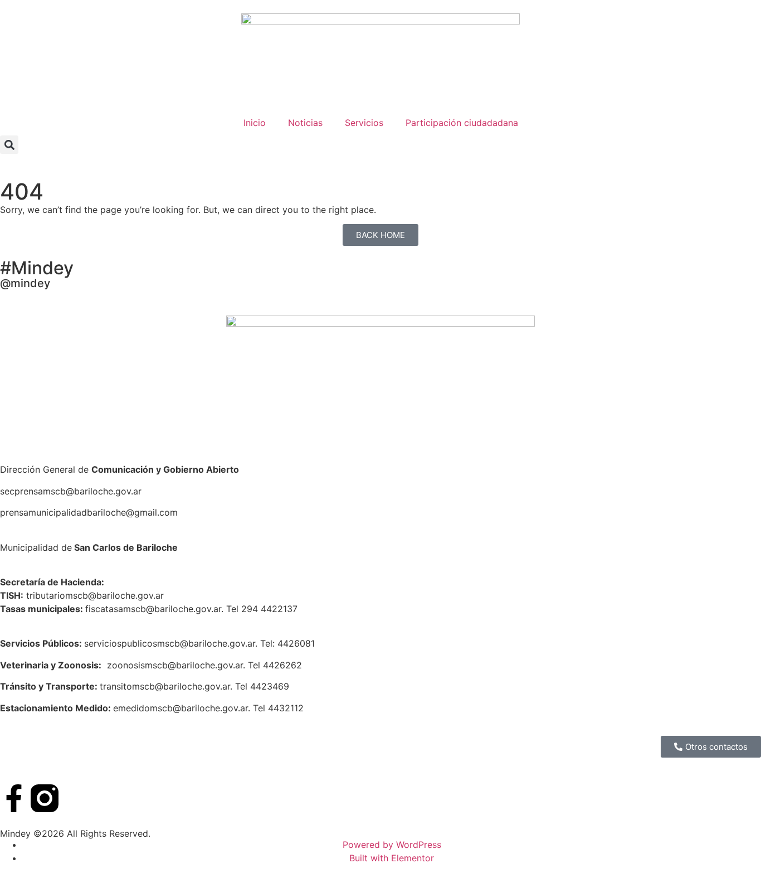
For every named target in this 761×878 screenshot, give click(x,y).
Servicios (364, 122)
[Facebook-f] (14, 798)
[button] (9, 144)
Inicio (254, 122)
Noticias (305, 122)
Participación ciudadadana (462, 122)
